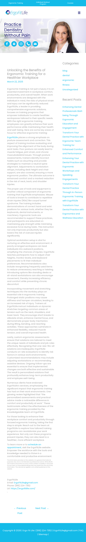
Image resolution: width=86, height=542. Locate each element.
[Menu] (79, 12)
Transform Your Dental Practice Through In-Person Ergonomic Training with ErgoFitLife (73, 192)
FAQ (81, 530)
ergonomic (68, 80)
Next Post (42, 508)
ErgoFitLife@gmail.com (26, 482)
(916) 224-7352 (44, 530)
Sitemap (43, 534)
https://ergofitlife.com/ (23, 488)
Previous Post (20, 509)
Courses (70, 3)
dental (66, 75)
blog (65, 70)
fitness (66, 84)
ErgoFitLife (12, 137)
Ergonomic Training (16, 3)
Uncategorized (70, 89)
